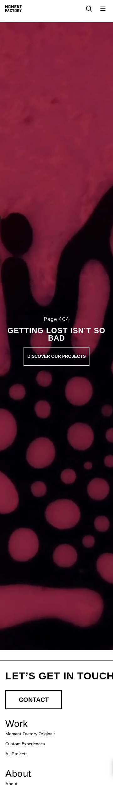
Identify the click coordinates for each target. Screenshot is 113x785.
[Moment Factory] (13, 8)
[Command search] (89, 9)
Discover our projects (56, 356)
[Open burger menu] (103, 9)
